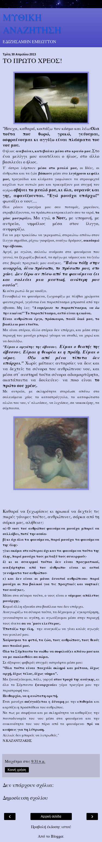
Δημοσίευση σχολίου (25, 797)
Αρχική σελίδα (51, 816)
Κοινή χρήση (17, 770)
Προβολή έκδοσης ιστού (51, 826)
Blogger (57, 836)
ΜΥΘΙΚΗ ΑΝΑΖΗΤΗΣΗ (32, 23)
